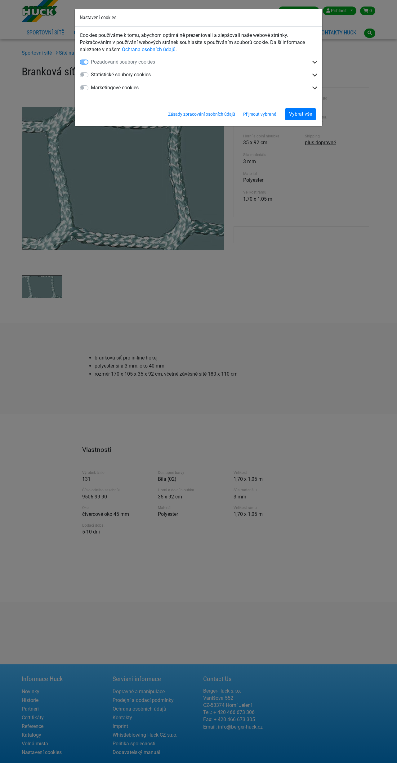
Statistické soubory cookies (121, 75)
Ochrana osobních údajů (149, 49)
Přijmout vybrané (259, 114)
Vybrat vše (300, 114)
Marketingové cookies (115, 88)
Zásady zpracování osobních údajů (201, 114)
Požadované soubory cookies (123, 62)
